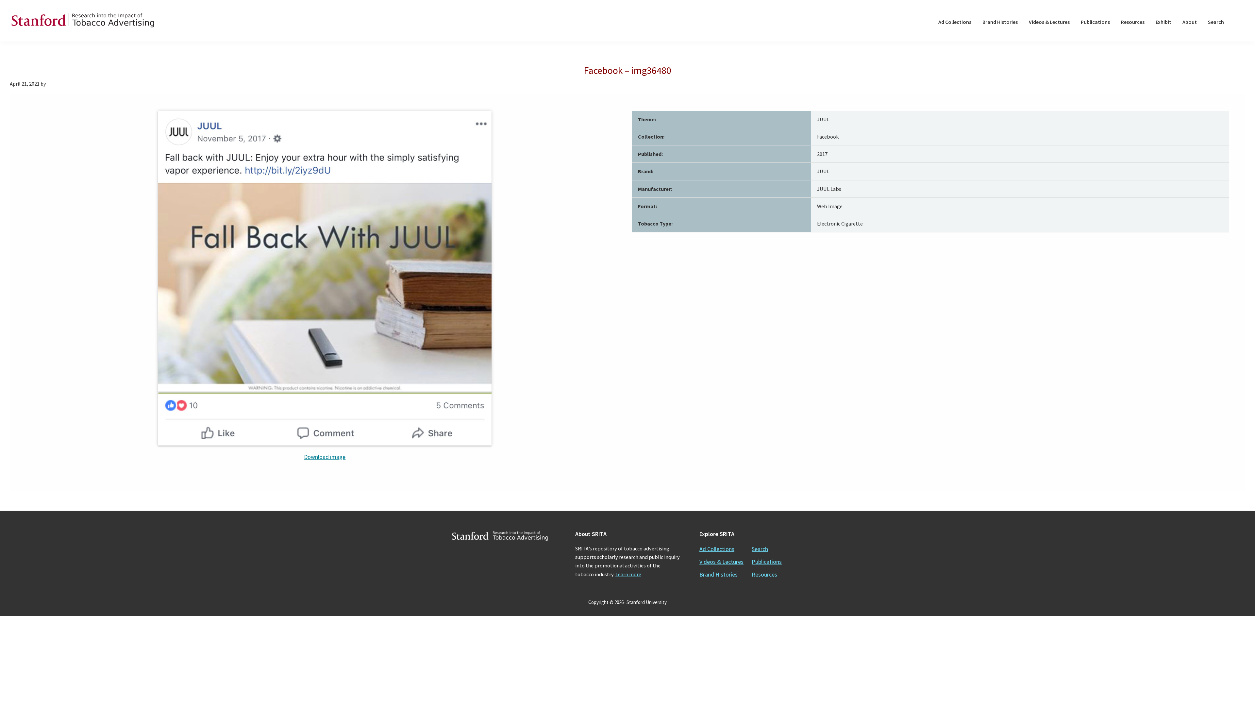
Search (760, 549)
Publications (767, 561)
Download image (324, 457)
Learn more (628, 574)
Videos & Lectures (721, 561)
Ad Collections (716, 549)
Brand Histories (718, 574)
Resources (764, 574)
